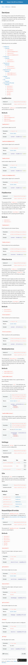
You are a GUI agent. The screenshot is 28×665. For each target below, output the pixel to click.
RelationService (7, 69)
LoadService (6, 46)
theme (15, 661)
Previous (6, 653)
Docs (3, 6)
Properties (7, 78)
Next (23, 653)
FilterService (6, 63)
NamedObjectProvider (8, 82)
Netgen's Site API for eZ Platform (15, 2)
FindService (6, 56)
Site (4, 79)
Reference (8, 6)
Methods (7, 48)
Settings (5, 76)
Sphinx (8, 661)
